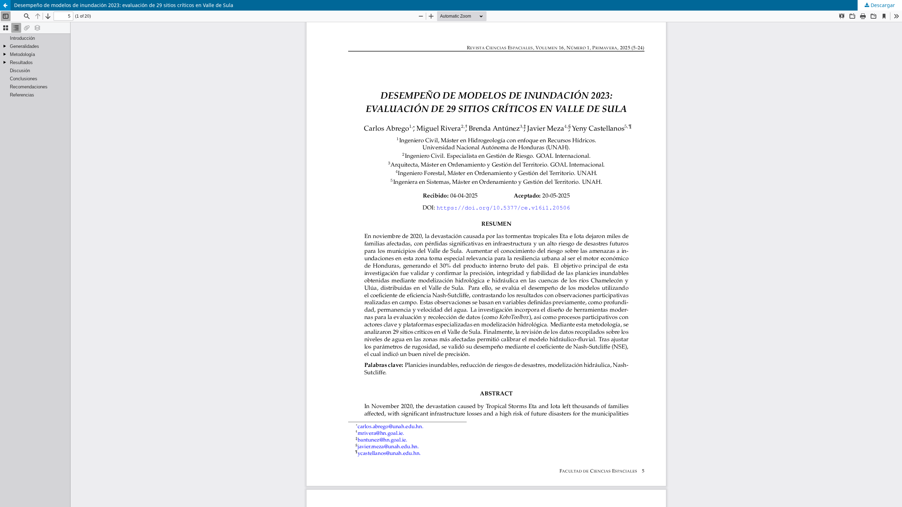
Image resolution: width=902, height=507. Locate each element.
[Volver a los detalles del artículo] (5, 5)
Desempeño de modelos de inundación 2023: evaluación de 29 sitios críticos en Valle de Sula (123, 5)
